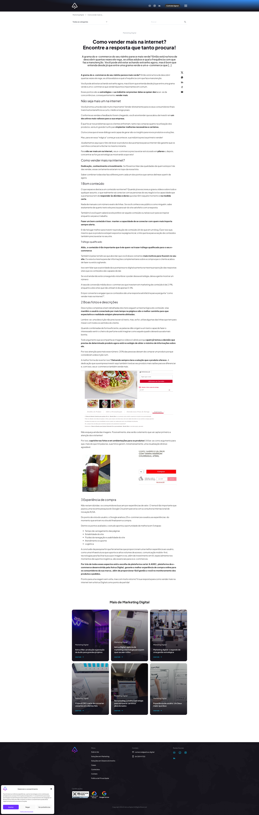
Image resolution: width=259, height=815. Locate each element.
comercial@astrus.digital (144, 752)
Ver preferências (44, 807)
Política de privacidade (26, 811)
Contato (94, 774)
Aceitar (11, 807)
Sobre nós (95, 752)
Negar (27, 807)
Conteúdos (95, 769)
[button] (51, 789)
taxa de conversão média (94, 284)
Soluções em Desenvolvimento (103, 761)
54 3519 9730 (140, 756)
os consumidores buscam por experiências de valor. (124, 505)
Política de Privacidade (100, 778)
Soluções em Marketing (100, 756)
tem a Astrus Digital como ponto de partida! (109, 582)
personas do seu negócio (144, 192)
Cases (93, 765)
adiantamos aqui (91, 142)
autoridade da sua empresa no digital (116, 267)
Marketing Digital (78, 15)
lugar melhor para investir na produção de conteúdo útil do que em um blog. (124, 229)
